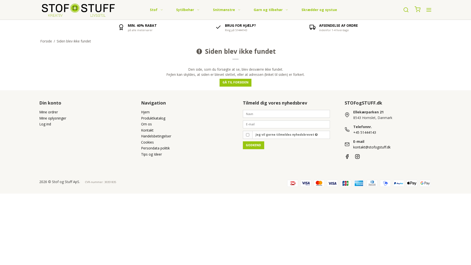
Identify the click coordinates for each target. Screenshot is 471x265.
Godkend (253, 145)
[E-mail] (286, 123)
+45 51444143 (364, 132)
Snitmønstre (224, 9)
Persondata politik (155, 148)
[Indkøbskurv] (417, 9)
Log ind (45, 124)
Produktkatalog (153, 118)
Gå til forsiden (235, 82)
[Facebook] (347, 157)
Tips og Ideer (151, 154)
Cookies (147, 142)
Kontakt (147, 130)
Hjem (145, 112)
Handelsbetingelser (156, 136)
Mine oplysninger (52, 118)
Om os (146, 124)
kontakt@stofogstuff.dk (372, 147)
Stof (153, 9)
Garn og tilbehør (268, 9)
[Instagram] (357, 157)
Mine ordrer (48, 112)
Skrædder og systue (319, 9)
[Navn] (286, 113)
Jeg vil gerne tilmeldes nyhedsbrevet (285, 134)
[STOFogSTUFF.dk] (78, 10)
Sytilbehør (185, 9)
